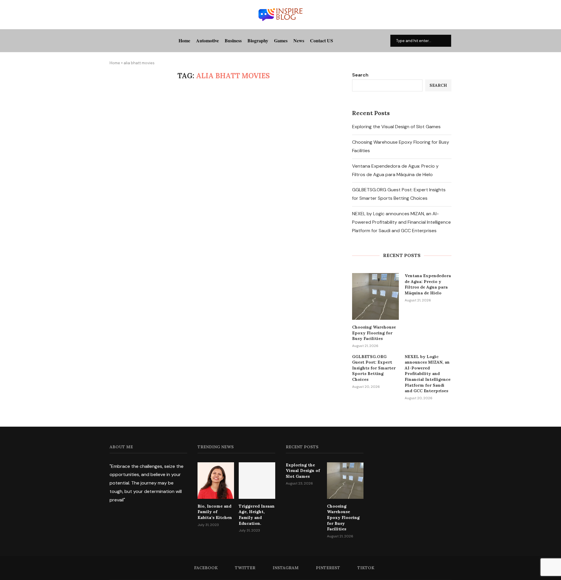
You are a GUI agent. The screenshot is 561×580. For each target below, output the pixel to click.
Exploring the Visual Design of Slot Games (396, 127)
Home (184, 40)
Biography (257, 40)
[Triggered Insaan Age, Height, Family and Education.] (257, 480)
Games (281, 40)
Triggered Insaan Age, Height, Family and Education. (257, 514)
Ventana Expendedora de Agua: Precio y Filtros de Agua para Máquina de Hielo (428, 284)
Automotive (207, 40)
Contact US (321, 40)
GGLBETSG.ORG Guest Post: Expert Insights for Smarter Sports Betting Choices (374, 368)
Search (360, 75)
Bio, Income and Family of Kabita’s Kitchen (215, 511)
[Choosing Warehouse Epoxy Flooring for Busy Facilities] (375, 296)
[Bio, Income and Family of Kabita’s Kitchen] (216, 480)
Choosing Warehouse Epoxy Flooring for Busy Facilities (374, 332)
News (298, 40)
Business (233, 40)
